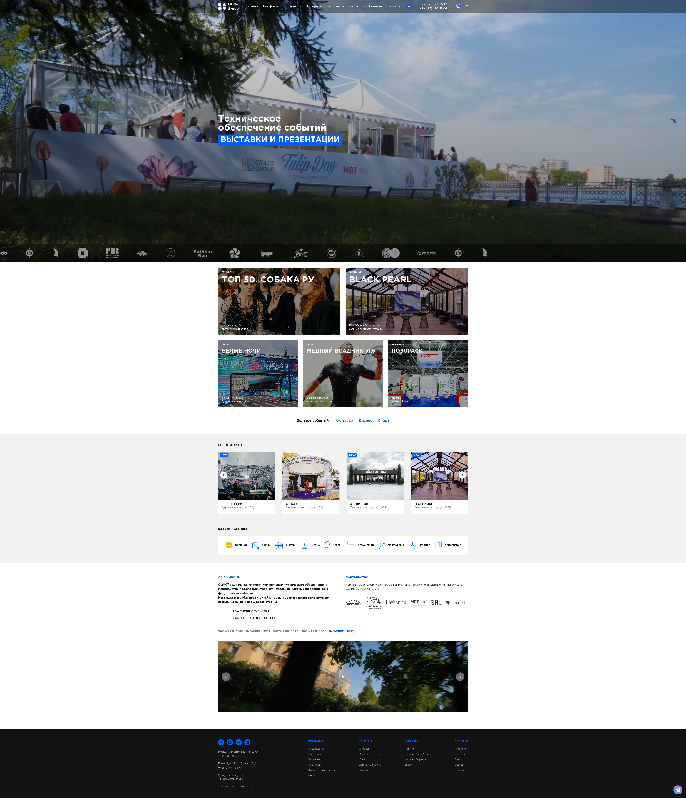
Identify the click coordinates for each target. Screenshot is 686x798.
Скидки (363, 770)
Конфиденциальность (321, 770)
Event (458, 760)
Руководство (316, 749)
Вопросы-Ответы (370, 754)
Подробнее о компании (251, 611)
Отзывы (364, 749)
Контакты (393, 6)
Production (461, 749)
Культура (344, 420)
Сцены (459, 765)
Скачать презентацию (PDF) (254, 618)
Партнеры (314, 765)
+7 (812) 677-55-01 (433, 4)
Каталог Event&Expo (418, 754)
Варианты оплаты (370, 765)
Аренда (312, 6)
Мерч (311, 776)
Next (462, 475)
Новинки (375, 6)
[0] (457, 7)
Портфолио (270, 6)
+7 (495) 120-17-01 (433, 8)
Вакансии (314, 760)
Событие (291, 6)
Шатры (459, 770)
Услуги (363, 760)
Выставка (333, 6)
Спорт (383, 420)
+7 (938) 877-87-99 (230, 780)
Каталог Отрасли (416, 760)
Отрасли (355, 6)
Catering (460, 754)
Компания (250, 6)
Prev (223, 475)
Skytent (409, 765)
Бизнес (365, 420)
